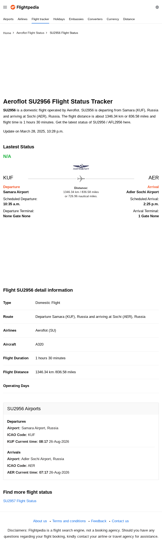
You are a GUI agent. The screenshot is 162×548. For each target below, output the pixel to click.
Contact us (120, 521)
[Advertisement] (81, 68)
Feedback (99, 521)
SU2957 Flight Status (19, 501)
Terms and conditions (69, 521)
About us (40, 521)
